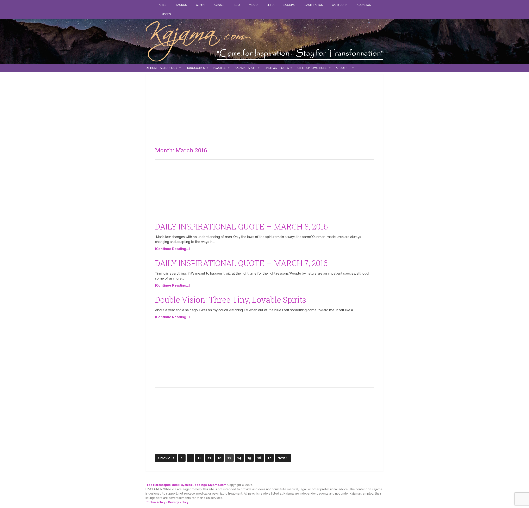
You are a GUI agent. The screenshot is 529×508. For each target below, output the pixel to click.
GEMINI (200, 4)
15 (249, 458)
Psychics (219, 67)
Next (282, 458)
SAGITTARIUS (314, 4)
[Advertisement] (189, 111)
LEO (237, 4)
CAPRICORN (340, 4)
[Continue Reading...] (172, 249)
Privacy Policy (178, 502)
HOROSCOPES (195, 67)
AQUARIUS (364, 4)
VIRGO (253, 4)
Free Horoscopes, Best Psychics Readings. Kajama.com (185, 484)
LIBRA (270, 4)
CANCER (219, 4)
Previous (167, 458)
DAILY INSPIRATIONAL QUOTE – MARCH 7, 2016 (241, 263)
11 (209, 458)
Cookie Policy (155, 502)
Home (154, 67)
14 (239, 458)
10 (199, 458)
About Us (343, 67)
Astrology (168, 67)
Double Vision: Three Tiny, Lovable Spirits (230, 299)
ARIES (162, 4)
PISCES (166, 14)
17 (269, 458)
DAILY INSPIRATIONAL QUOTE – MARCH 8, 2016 (241, 226)
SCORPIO (289, 4)
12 (219, 458)
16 (259, 458)
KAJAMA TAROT (245, 67)
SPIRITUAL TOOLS (277, 67)
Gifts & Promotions (312, 67)
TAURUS (181, 4)
